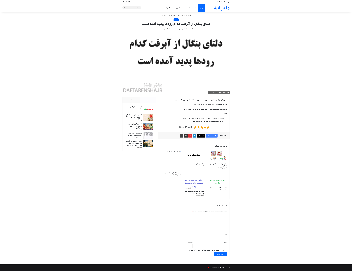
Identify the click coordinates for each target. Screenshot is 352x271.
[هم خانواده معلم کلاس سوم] (148, 109)
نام (226, 234)
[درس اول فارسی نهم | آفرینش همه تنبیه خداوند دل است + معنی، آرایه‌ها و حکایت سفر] (148, 143)
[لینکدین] (194, 136)
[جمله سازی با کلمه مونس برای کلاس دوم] (217, 182)
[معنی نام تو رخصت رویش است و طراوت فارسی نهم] (148, 135)
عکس (195, 7)
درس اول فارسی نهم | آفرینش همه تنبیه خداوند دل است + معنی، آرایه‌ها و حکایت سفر (133, 143)
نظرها (131, 100)
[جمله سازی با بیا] (194, 156)
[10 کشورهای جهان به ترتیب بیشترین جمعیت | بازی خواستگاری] (148, 126)
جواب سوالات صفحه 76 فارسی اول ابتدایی (218, 165)
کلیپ (188, 7)
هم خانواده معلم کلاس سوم (134, 106)
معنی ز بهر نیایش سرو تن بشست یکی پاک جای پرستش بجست (194, 192)
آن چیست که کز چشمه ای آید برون (172, 173)
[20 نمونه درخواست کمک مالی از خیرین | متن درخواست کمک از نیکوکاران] (148, 117)
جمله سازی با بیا (200, 164)
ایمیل (225, 242)
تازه (148, 100)
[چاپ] (181, 136)
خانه (189, 16)
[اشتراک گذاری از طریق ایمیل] (186, 136)
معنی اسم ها (169, 7)
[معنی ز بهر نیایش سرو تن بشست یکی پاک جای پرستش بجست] (194, 183)
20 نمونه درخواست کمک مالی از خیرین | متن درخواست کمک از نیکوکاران (133, 117)
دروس (202, 7)
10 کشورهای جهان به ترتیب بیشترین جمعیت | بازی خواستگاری (134, 126)
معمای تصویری (179, 7)
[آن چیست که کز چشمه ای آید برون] (171, 161)
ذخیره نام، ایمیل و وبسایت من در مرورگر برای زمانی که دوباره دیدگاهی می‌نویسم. (207, 250)
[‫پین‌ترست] (190, 136)
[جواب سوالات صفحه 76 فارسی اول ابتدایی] (217, 156)
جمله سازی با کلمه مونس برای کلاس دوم (217, 188)
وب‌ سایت (190, 242)
